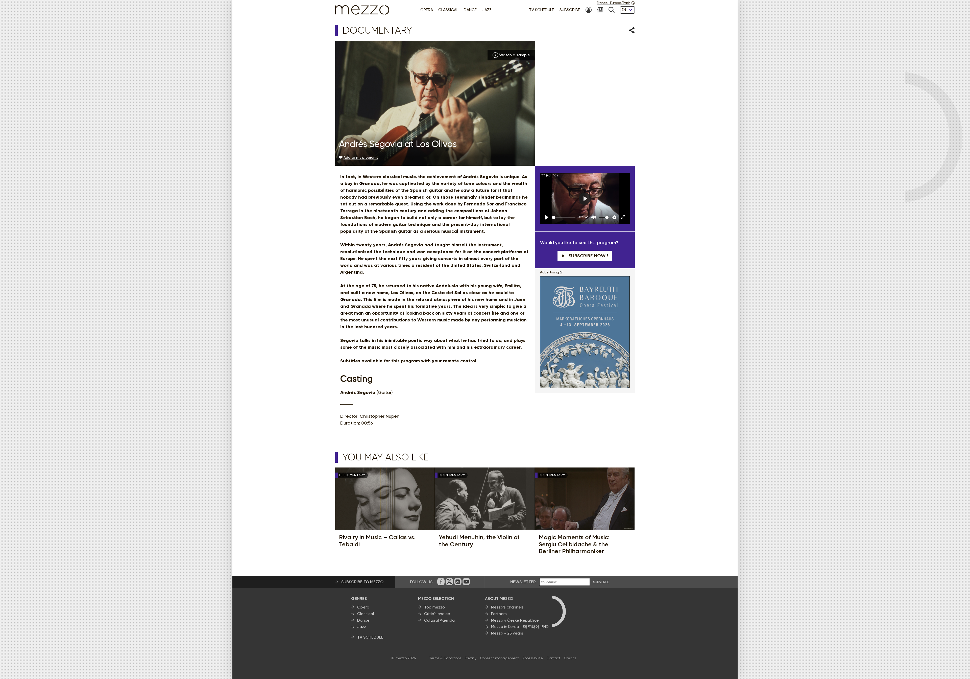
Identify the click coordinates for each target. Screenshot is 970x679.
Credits (570, 658)
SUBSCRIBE (601, 582)
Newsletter (523, 581)
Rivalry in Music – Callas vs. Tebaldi (377, 541)
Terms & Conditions (445, 658)
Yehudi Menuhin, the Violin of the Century (479, 541)
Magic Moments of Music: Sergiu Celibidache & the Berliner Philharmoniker (574, 544)
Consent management (499, 658)
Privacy (470, 658)
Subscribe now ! (588, 256)
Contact (553, 658)
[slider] (563, 217)
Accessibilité (532, 658)
